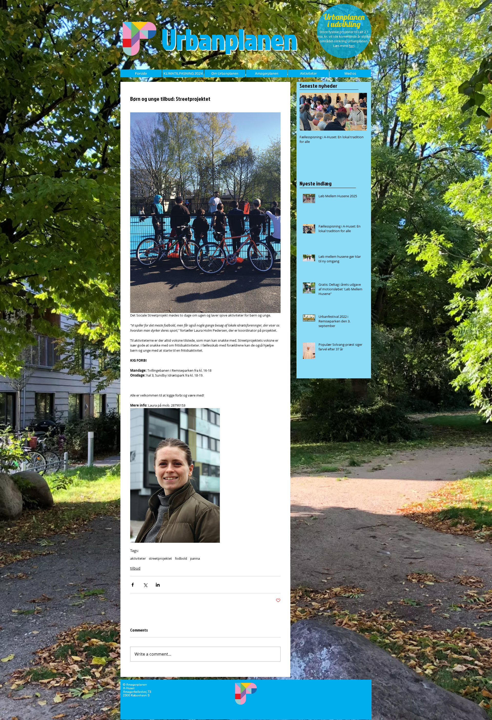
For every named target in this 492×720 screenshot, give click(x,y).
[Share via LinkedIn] (157, 584)
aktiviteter (138, 558)
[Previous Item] (307, 112)
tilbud (135, 568)
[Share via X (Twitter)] (145, 584)
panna (195, 558)
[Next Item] (358, 112)
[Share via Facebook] (132, 584)
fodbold (181, 558)
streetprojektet (160, 558)
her (351, 45)
